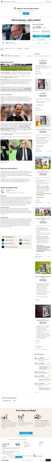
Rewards (6, 48)
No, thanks (4, 456)
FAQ (10, 48)
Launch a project (6, 1)
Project (2, 48)
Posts (14, 48)
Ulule (2, 422)
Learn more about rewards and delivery (41, 349)
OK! (18, 456)
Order (26, 13)
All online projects (41, 39)
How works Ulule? (27, 443)
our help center (31, 435)
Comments (27, 48)
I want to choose (11, 456)
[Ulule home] (10, 460)
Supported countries (27, 445)
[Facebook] (21, 460)
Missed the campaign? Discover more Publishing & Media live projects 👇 (41, 36)
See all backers (36, 392)
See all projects (13, 1)
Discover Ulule (41, 443)
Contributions (20, 48)
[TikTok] (23, 460)
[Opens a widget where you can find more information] (48, 460)
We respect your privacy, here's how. (7, 453)
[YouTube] (30, 460)
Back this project (26, 433)
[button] (2, 460)
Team (40, 445)
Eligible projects (26, 446)
